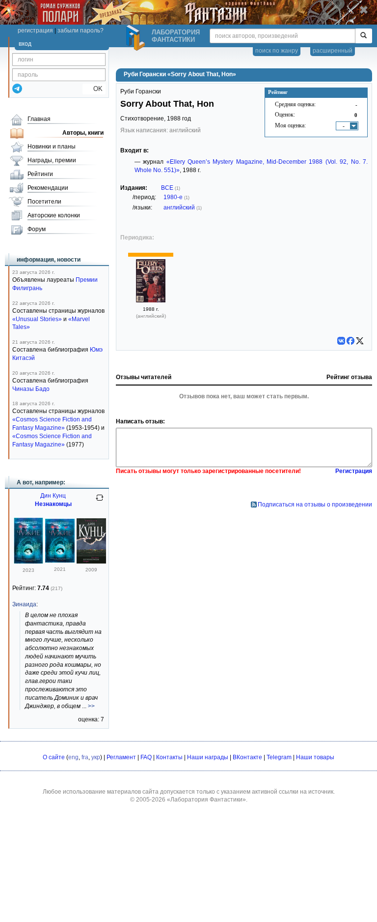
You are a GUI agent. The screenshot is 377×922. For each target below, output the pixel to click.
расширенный (332, 50)
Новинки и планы (51, 146)
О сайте (54, 757)
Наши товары (315, 757)
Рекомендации (47, 187)
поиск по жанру (276, 50)
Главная (39, 119)
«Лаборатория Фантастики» (206, 799)
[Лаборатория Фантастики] (137, 38)
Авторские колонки (53, 215)
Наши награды (207, 757)
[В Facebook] (350, 341)
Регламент (121, 757)
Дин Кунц (53, 495)
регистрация (35, 30)
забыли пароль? (80, 30)
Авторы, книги (83, 132)
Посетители (44, 201)
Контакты (169, 757)
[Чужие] (28, 561)
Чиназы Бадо (31, 389)
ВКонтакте (247, 757)
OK (94, 88)
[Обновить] (100, 501)
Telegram (279, 757)
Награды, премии (51, 160)
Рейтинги (40, 174)
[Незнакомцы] (91, 561)
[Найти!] (363, 36)
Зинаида (24, 604)
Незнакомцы (53, 504)
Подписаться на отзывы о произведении (315, 504)
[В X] (360, 341)
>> (91, 706)
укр (95, 757)
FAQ (146, 757)
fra (84, 757)
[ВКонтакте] (341, 341)
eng (73, 757)
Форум (36, 229)
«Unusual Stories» (37, 319)
